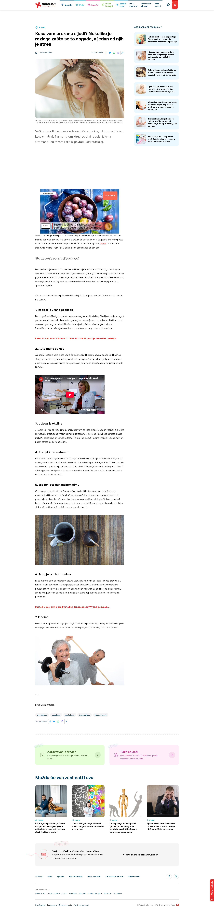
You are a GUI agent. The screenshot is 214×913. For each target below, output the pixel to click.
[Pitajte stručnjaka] (212, 890)
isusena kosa (84, 715)
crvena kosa (42, 715)
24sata (90, 893)
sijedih (103, 243)
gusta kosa (69, 715)
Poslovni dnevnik (53, 893)
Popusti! (98, 893)
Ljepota (94, 5)
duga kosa (56, 715)
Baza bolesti (134, 876)
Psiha (81, 5)
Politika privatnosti (81, 905)
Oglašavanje (40, 905)
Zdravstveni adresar (114, 876)
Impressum (52, 905)
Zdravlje (68, 5)
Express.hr (117, 893)
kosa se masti (101, 715)
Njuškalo (82, 893)
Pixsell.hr (107, 893)
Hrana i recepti (75, 876)
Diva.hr (64, 893)
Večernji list (40, 893)
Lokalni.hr (73, 893)
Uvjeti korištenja (65, 905)
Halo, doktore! (93, 876)
